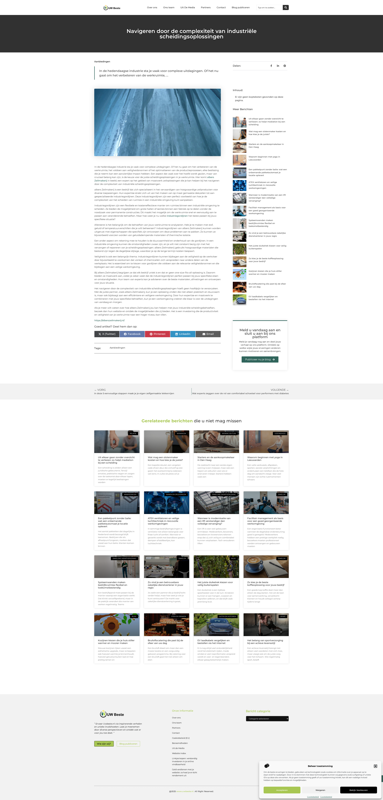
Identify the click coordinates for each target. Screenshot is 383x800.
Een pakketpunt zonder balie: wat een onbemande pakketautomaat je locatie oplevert (268, 172)
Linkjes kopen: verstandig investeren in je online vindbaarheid (184, 761)
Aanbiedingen (102, 61)
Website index (179, 753)
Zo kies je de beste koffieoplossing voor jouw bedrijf (265, 583)
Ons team (168, 7)
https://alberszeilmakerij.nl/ (109, 320)
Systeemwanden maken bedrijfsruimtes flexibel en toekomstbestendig (262, 223)
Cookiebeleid (313, 797)
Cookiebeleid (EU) (181, 738)
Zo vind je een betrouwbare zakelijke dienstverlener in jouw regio (165, 585)
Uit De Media (187, 7)
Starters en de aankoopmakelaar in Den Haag (215, 458)
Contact (221, 7)
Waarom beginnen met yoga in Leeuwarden (265, 458)
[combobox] (269, 7)
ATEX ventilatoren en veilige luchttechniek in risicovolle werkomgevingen (263, 185)
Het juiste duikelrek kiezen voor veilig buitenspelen (215, 583)
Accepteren (282, 790)
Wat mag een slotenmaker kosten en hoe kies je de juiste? (165, 458)
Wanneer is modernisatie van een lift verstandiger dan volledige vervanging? (267, 198)
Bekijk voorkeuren (358, 790)
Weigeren (320, 790)
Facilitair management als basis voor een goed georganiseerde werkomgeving (267, 210)
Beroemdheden (180, 743)
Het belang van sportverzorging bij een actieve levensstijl (265, 641)
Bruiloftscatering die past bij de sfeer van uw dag (165, 641)
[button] (375, 766)
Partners (206, 7)
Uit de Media (178, 748)
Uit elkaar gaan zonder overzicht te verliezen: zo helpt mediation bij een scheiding (267, 121)
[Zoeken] (286, 7)
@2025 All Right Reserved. (191, 791)
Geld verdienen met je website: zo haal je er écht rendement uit (184, 772)
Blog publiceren (241, 7)
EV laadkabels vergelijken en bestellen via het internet (213, 641)
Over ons (152, 7)
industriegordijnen (177, 215)
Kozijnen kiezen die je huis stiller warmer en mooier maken (116, 641)
